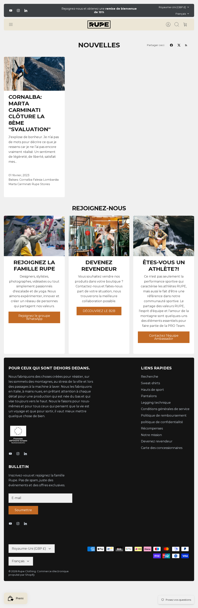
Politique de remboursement (164, 415)
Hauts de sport (152, 390)
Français (181, 13)
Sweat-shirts (150, 383)
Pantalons (149, 396)
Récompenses (152, 428)
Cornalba (25, 179)
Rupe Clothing (27, 571)
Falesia (37, 179)
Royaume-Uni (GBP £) (172, 7)
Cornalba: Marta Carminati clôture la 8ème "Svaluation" (30, 113)
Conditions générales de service (165, 409)
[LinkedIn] (26, 10)
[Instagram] (18, 10)
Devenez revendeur (156, 441)
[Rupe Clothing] (99, 24)
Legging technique (156, 402)
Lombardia (51, 179)
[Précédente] (57, 10)
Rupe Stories (41, 184)
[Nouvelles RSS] (186, 45)
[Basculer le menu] (13, 24)
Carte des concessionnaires (161, 448)
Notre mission (151, 435)
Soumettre (23, 510)
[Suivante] (141, 10)
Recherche (149, 376)
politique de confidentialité (162, 422)
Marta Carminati (20, 184)
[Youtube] (11, 10)
